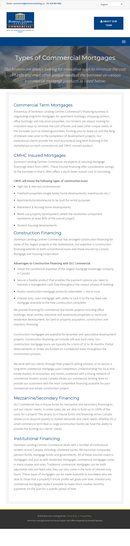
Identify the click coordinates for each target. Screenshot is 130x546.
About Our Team (110, 23)
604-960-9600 (55, 3)
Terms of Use (72, 516)
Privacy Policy (85, 516)
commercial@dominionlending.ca (28, 3)
